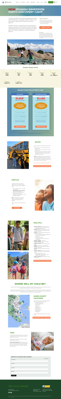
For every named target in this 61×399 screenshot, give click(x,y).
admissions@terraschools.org (13, 390)
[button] (17, 2)
